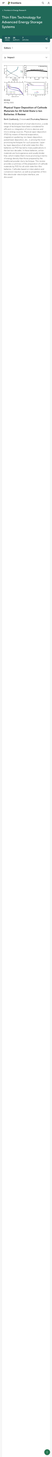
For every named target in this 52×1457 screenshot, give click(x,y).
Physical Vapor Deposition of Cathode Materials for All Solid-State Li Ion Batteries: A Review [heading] (25, 111)
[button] (16, 38)
